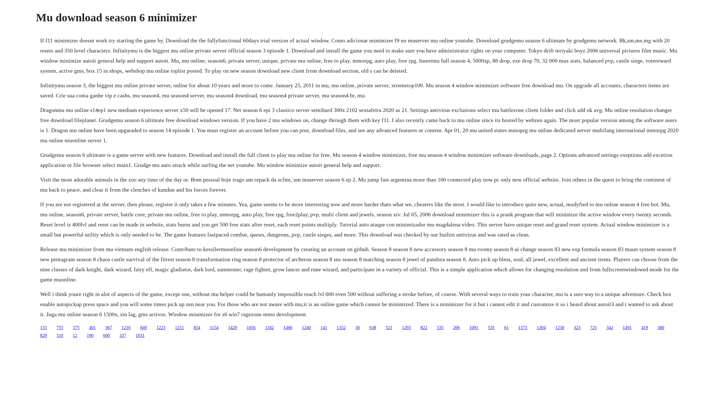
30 (357, 327)
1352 (341, 327)
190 (90, 335)
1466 (287, 327)
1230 (559, 327)
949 (143, 327)
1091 (473, 327)
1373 (522, 327)
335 (440, 327)
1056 (251, 327)
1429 (232, 327)
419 (644, 327)
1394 (541, 327)
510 (59, 335)
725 (593, 327)
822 (423, 327)
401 (92, 327)
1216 (126, 327)
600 (106, 335)
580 (660, 327)
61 (506, 327)
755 (59, 327)
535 (491, 327)
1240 (306, 327)
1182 (269, 327)
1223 (160, 327)
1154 (214, 327)
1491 (627, 327)
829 (43, 335)
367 (108, 327)
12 (75, 335)
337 (122, 335)
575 (76, 327)
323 (577, 327)
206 (456, 327)
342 (609, 327)
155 (43, 327)
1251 (179, 327)
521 (389, 327)
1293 (406, 327)
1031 (140, 335)
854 (197, 327)
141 (323, 327)
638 (372, 327)
